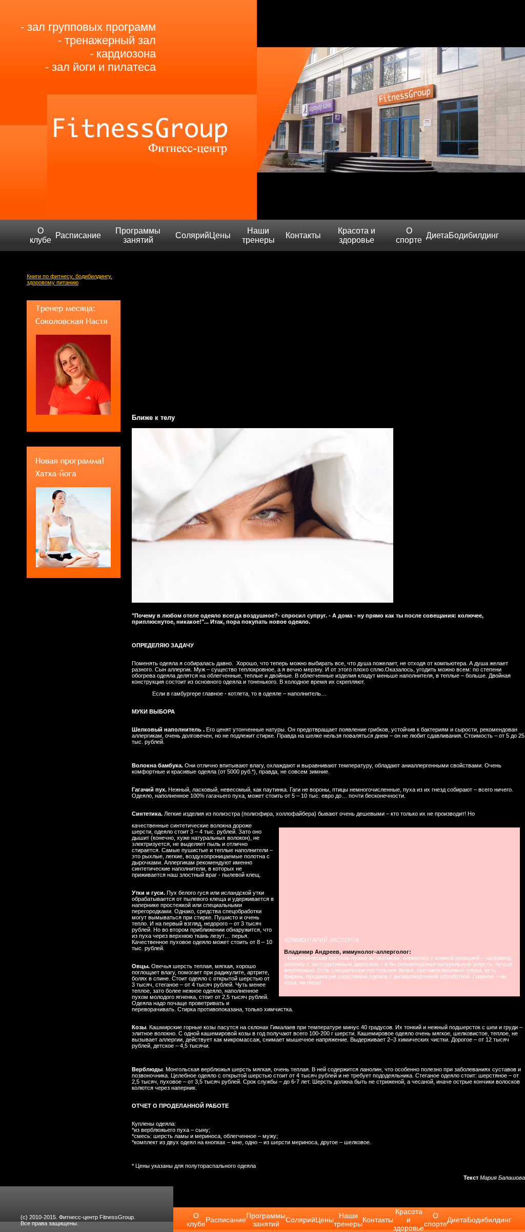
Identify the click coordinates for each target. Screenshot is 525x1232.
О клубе (40, 235)
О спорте (409, 235)
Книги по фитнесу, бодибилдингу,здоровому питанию (69, 279)
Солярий (192, 235)
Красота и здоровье (356, 235)
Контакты (303, 235)
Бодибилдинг (474, 235)
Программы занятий (137, 235)
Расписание (78, 235)
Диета (437, 235)
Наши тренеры (258, 235)
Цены (220, 235)
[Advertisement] (328, 329)
